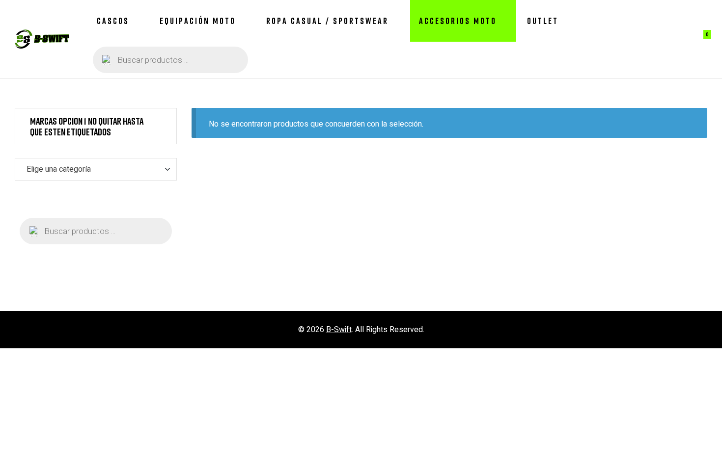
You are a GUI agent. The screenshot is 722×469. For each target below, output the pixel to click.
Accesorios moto (458, 20)
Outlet (542, 20)
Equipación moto (198, 20)
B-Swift (339, 330)
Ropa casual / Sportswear (327, 20)
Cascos (113, 20)
